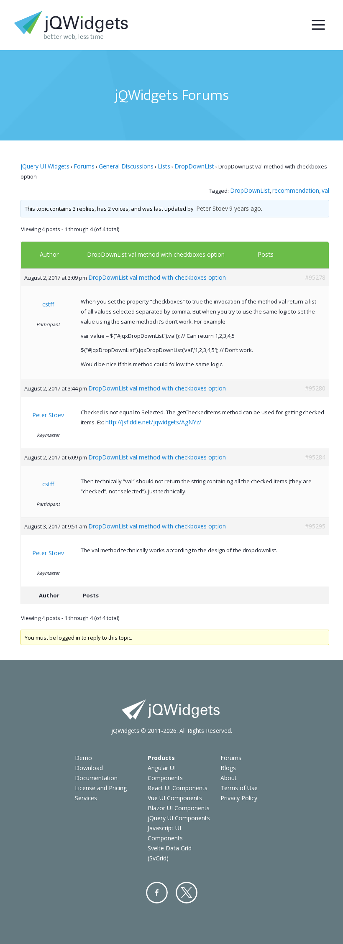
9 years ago (245, 208)
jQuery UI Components (179, 818)
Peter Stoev (212, 208)
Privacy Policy (238, 798)
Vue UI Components (175, 798)
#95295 (315, 526)
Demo (83, 758)
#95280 (315, 388)
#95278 (315, 277)
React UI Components (177, 788)
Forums (84, 166)
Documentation (96, 778)
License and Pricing (101, 788)
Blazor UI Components (179, 808)
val (325, 190)
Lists (164, 166)
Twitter (186, 892)
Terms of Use (239, 788)
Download (89, 768)
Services (86, 798)
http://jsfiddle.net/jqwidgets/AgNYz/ (153, 422)
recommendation (295, 190)
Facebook (157, 892)
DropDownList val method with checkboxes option (156, 254)
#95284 (315, 457)
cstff (48, 304)
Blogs (228, 768)
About (228, 778)
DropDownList (194, 166)
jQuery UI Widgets (44, 166)
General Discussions (126, 166)
